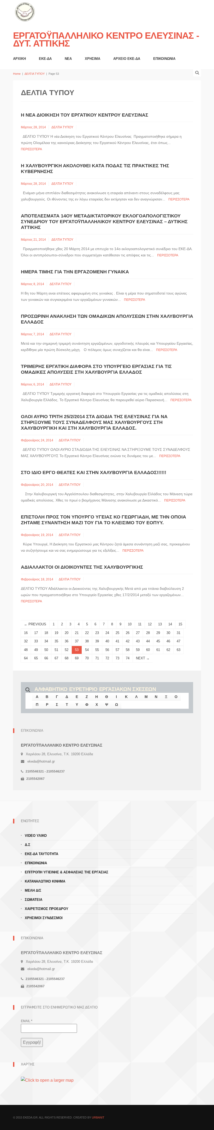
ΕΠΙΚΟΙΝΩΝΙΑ (164, 59)
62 (168, 650)
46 (168, 641)
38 (87, 641)
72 (107, 658)
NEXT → (143, 658)
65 (36, 658)
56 (107, 650)
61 (158, 650)
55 (97, 650)
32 (26, 641)
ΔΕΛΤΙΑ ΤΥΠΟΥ (35, 73)
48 (26, 650)
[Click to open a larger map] (47, 1080)
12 (150, 624)
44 (148, 641)
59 (138, 650)
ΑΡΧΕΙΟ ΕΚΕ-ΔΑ (126, 59)
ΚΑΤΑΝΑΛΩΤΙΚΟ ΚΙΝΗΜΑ (45, 881)
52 (66, 650)
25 (117, 633)
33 (36, 641)
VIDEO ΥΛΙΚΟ (36, 836)
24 (107, 633)
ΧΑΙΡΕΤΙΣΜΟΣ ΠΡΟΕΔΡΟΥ (46, 909)
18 (46, 633)
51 (56, 650)
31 (178, 633)
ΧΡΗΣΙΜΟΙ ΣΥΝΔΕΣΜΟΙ (44, 918)
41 (117, 641)
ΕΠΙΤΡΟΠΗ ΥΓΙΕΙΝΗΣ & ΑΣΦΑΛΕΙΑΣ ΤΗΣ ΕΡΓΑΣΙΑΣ (66, 872)
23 (97, 633)
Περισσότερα (31, 149)
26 (127, 633)
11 (139, 624)
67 (56, 658)
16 (26, 633)
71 (97, 658)
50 (46, 650)
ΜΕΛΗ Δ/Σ (33, 890)
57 (117, 650)
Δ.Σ (27, 845)
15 (180, 624)
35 (56, 641)
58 (127, 650)
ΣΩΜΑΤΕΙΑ (33, 900)
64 (26, 658)
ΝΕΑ (68, 59)
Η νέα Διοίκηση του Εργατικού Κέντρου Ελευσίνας (84, 115)
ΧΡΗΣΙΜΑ (92, 59)
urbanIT (98, 1117)
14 (170, 624)
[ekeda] (25, 11)
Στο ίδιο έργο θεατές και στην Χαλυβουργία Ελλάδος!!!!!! (93, 472)
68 (66, 658)
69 (77, 658)
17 (36, 633)
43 (138, 641)
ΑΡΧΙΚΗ (19, 59)
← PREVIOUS (35, 624)
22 (87, 633)
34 (46, 641)
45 (158, 641)
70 (87, 658)
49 (36, 650)
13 (160, 624)
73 (117, 658)
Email (26, 1021)
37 (77, 641)
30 (168, 633)
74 (127, 658)
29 (158, 633)
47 (178, 641)
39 (97, 641)
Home (17, 73)
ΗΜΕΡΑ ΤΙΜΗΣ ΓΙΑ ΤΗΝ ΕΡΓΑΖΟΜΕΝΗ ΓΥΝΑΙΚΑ (75, 271)
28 (148, 633)
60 (148, 650)
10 (130, 624)
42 (127, 641)
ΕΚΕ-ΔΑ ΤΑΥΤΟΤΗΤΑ (41, 854)
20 (66, 633)
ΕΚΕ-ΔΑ (45, 59)
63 (178, 650)
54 (87, 650)
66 (46, 658)
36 (66, 641)
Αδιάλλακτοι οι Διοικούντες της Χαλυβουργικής (82, 567)
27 (138, 633)
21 (77, 633)
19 (56, 633)
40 (107, 641)
